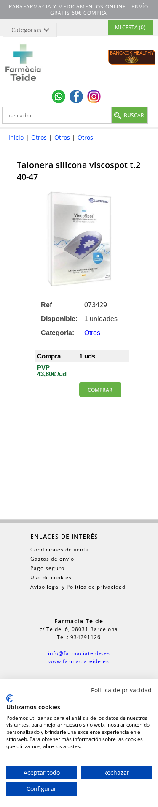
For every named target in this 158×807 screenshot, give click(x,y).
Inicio (16, 137)
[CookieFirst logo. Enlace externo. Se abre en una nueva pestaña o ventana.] (9, 698)
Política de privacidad (121, 690)
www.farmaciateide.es (78, 661)
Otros (39, 137)
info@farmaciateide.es (79, 653)
